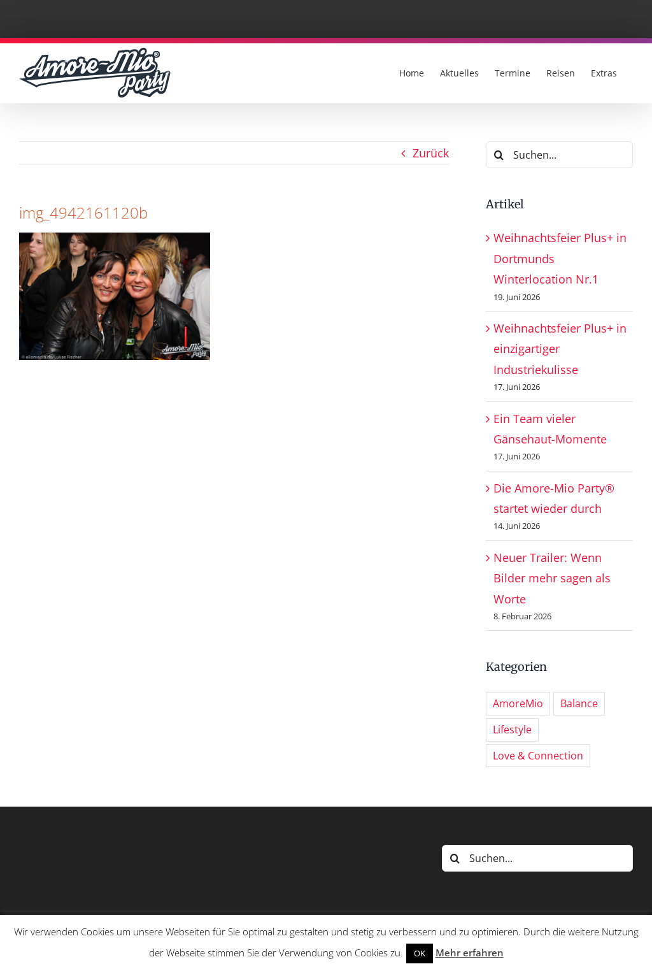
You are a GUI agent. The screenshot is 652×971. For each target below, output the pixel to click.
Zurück (431, 153)
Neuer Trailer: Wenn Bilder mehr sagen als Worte (552, 578)
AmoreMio (518, 703)
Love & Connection (538, 756)
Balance (579, 703)
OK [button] (419, 953)
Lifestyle (512, 730)
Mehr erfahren (470, 952)
